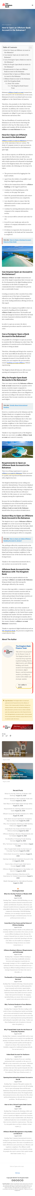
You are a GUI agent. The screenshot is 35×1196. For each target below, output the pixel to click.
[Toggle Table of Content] (29, 47)
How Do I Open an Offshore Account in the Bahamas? (17, 51)
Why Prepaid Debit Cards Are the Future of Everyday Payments (18, 1030)
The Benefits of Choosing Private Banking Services (18, 978)
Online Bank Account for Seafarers (15, 854)
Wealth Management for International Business (17, 881)
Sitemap (17, 1173)
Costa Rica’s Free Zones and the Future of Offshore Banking (18, 924)
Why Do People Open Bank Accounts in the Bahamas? (17, 65)
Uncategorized (6, 25)
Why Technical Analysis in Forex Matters (15, 844)
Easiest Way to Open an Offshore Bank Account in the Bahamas (17, 75)
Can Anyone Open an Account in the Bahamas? (16, 56)
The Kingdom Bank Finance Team (19, 87)
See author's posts (22, 686)
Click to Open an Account (17, 1166)
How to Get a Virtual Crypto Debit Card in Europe (18, 1105)
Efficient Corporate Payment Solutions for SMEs (18, 814)
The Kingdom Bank (18, 891)
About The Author (13, 83)
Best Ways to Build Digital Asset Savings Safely (18, 803)
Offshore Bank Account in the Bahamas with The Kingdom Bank (17, 80)
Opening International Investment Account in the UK (18, 1078)
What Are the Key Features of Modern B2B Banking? (15, 754)
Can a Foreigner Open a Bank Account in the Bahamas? (17, 61)
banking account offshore (16, 363)
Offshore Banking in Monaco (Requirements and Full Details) (18, 951)
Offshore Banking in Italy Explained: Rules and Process (15, 775)
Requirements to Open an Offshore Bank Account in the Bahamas (16, 70)
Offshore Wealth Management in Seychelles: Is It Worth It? (18, 1132)
